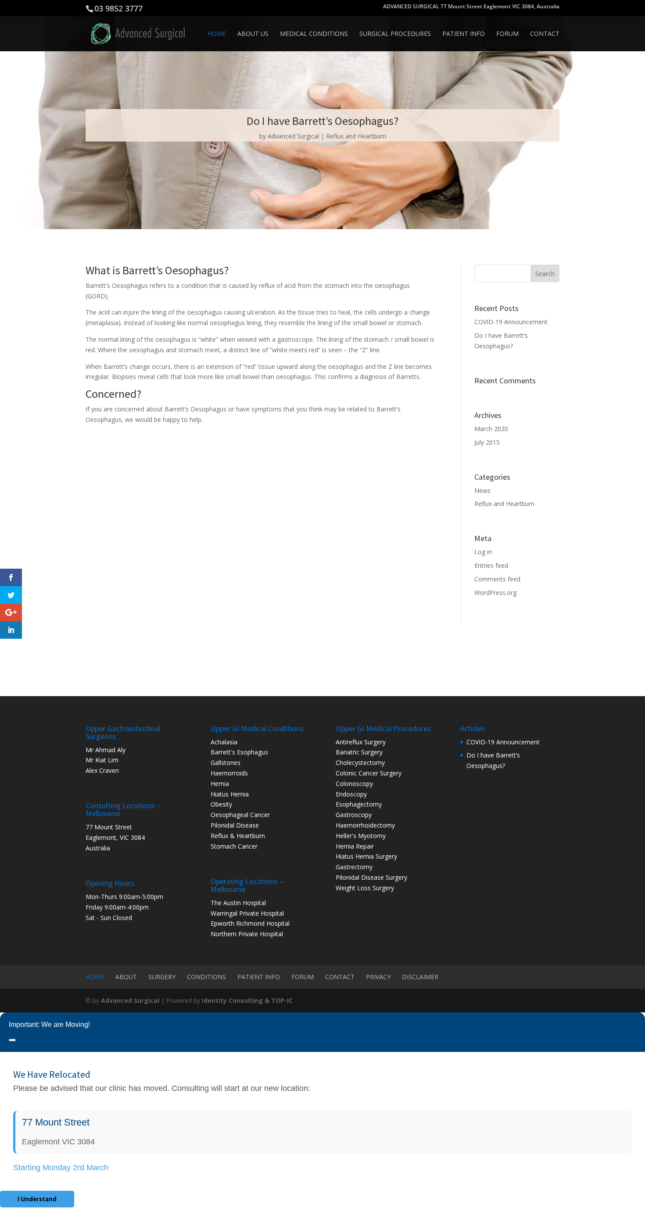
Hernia (220, 783)
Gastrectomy (354, 867)
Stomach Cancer (234, 846)
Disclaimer (420, 977)
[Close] (12, 1040)
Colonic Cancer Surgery (368, 773)
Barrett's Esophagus (239, 752)
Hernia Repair (355, 846)
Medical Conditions (314, 34)
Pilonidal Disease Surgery (371, 877)
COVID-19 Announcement (511, 322)
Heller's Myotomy (361, 836)
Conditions (206, 977)
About (126, 977)
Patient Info (463, 34)
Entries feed (491, 565)
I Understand (37, 1199)
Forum (507, 34)
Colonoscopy (354, 783)
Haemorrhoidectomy (365, 825)
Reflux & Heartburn (238, 836)
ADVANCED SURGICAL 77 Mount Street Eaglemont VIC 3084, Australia (471, 7)
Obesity (221, 804)
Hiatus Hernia (230, 794)
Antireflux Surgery (361, 742)
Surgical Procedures (395, 34)
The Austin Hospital (238, 903)
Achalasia (224, 742)
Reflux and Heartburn (356, 136)
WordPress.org (495, 592)
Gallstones (225, 762)
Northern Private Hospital (247, 934)
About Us (253, 34)
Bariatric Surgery (359, 752)
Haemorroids (229, 773)
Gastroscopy (354, 814)
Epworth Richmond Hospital (250, 923)
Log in (483, 552)
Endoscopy (351, 794)
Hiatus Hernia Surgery (366, 856)
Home (217, 34)
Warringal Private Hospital (247, 913)
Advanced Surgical (293, 136)
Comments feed (497, 579)
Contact (544, 34)
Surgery (162, 977)
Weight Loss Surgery (365, 888)
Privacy (378, 977)
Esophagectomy (359, 804)
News (482, 490)
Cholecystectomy (360, 762)
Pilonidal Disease (235, 825)
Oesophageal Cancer (240, 814)
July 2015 (487, 442)
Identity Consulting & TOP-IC (247, 1000)
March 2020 (491, 429)
